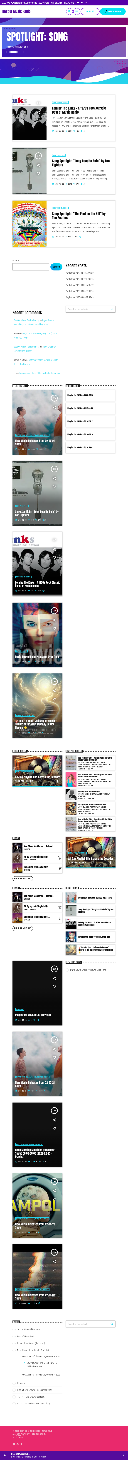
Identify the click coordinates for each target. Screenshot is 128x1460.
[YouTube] (78, 3)
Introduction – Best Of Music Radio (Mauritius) (39, 373)
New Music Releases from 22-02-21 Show (35, 442)
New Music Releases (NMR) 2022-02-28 (32, 1219)
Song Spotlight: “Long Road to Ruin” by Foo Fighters (81, 163)
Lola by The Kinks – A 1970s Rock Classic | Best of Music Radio (79, 110)
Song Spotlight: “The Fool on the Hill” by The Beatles (79, 215)
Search (15, 261)
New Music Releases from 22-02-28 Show (35, 1226)
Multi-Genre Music (24, 772)
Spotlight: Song (60, 102)
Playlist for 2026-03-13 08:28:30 (80, 273)
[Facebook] (86, 3)
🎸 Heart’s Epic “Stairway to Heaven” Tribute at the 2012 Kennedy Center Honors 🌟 (36, 724)
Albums (19, 1009)
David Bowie (21, 651)
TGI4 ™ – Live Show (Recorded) (31, 1396)
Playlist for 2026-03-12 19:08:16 (80, 279)
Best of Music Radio (26, 1336)
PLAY (90, 11)
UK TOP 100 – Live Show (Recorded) (33, 1403)
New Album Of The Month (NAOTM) (33, 1350)
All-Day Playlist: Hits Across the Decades (38, 777)
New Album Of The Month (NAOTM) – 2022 (41, 1356)
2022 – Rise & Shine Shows (29, 1329)
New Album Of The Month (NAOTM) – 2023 (41, 1374)
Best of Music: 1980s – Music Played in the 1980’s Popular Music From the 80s (95, 776)
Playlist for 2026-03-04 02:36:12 (80, 285)
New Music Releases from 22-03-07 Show (35, 1297)
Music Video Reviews (25, 715)
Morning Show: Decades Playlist (89, 791)
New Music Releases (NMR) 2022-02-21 (32, 435)
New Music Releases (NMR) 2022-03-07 (32, 1289)
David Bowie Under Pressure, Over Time (37, 657)
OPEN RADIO (113, 11)
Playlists (21, 1383)
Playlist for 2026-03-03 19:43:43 (80, 297)
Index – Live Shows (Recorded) (31, 1343)
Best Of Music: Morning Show (29, 1144)
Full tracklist (22, 878)
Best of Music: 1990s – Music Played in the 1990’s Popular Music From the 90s (95, 759)
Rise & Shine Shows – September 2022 (34, 1390)
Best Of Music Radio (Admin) (26, 320)
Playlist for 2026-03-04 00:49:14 (80, 291)
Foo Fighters (58, 155)
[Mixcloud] (82, 3)
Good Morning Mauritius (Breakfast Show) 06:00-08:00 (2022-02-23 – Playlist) (35, 1153)
